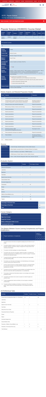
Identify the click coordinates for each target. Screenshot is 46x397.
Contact (43, 1)
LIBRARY (32, 1)
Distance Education (26, 1)
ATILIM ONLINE (4, 1)
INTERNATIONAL (10, 1)
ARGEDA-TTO (16, 1)
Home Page (4, 17)
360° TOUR (36, 1)
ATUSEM (20, 1)
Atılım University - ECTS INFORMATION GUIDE (16, 17)
